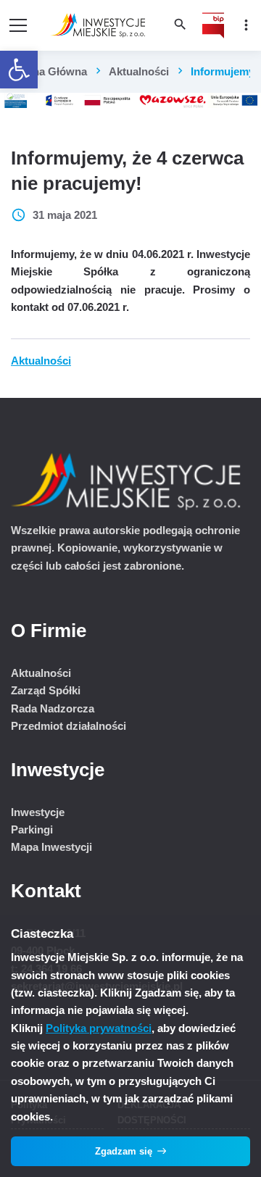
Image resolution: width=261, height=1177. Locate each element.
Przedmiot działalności (68, 726)
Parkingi (32, 829)
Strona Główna (49, 71)
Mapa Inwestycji (51, 847)
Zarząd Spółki (45, 690)
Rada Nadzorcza (52, 708)
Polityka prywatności (99, 1028)
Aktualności (139, 71)
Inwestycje (38, 812)
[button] (19, 69)
